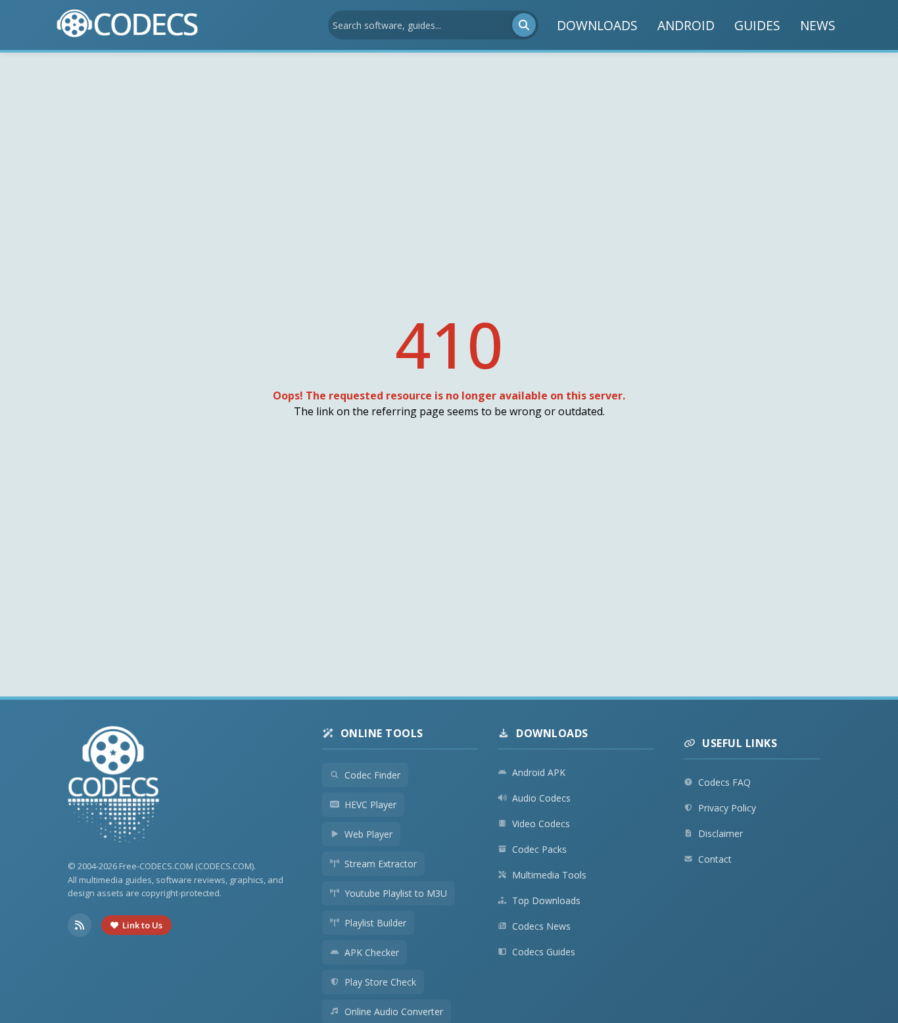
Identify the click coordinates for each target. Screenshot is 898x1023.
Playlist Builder (375, 923)
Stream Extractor (380, 863)
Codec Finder (372, 775)
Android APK (538, 772)
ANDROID (686, 25)
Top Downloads (546, 900)
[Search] (524, 25)
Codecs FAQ (724, 782)
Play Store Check (380, 982)
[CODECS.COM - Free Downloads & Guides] (114, 786)
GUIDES (757, 25)
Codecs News (541, 926)
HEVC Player (370, 804)
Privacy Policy (727, 808)
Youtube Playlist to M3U (395, 893)
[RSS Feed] (79, 925)
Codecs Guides (543, 951)
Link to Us (142, 925)
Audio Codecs (541, 798)
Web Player (368, 834)
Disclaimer (720, 833)
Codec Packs (539, 849)
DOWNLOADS (597, 25)
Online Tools (382, 733)
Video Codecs (541, 823)
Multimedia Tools (549, 875)
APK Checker (371, 952)
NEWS (818, 25)
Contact (715, 859)
